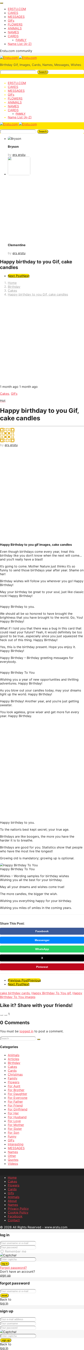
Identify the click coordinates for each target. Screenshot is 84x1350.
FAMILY (21, 40)
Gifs (11, 1193)
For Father (15, 1101)
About (12, 1201)
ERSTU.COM (17, 9)
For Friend (15, 1105)
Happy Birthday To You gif (51, 993)
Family (12, 1078)
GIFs (11, 20)
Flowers (13, 1082)
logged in (26, 1031)
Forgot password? (13, 1268)
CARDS (13, 36)
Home (12, 1177)
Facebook (42, 931)
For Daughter (17, 1094)
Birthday (14, 1063)
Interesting (15, 1144)
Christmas (15, 1074)
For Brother (16, 1090)
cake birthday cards (15, 993)
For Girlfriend (17, 1109)
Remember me (15, 1251)
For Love (14, 1121)
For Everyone (17, 1098)
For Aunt (14, 1086)
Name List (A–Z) (20, 44)
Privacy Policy (18, 1208)
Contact (14, 1220)
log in (5, 1263)
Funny (12, 1136)
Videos (13, 1164)
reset (4, 1295)
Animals (13, 1055)
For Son (13, 1132)
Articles (13, 1059)
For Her (13, 1113)
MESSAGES (16, 17)
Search (43, 72)
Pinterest (42, 966)
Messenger (42, 940)
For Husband (17, 1117)
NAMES (13, 32)
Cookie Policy (18, 1212)
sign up (5, 1275)
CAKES (13, 13)
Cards (12, 1070)
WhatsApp (42, 949)
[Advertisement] (42, 341)
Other (12, 1156)
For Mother (16, 1125)
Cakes (4, 394)
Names (13, 1152)
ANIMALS (15, 28)
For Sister (15, 1129)
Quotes (13, 1160)
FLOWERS (15, 24)
